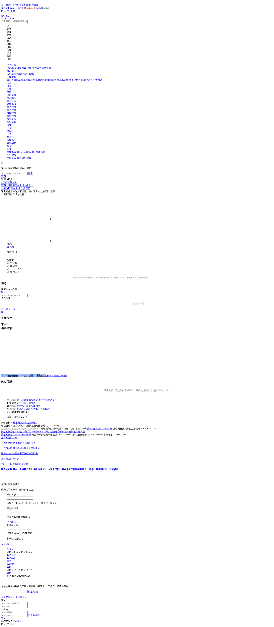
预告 (24, 67)
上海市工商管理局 (10, 459)
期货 (9, 127)
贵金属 (10, 139)
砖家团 (10, 70)
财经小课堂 (86, 79)
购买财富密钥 (17, 8)
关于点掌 (21, 400)
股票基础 (11, 94)
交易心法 (11, 100)
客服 (9, 567)
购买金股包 (30, 8)
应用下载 (21, 403)
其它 (9, 145)
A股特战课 (17, 79)
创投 (9, 136)
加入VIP (5, 8)
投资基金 (11, 121)
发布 (3, 312)
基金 (29, 157)
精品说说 (21, 73)
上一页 (4, 309)
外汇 (9, 130)
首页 (9, 79)
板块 (24, 157)
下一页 (12, 309)
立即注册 (17, 621)
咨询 (9, 573)
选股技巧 (11, 103)
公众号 (10, 549)
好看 (9, 85)
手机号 (4, 609)
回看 (19, 67)
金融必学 (52, 79)
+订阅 (4, 182)
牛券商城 (97, 79)
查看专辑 (12, 182)
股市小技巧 (74, 79)
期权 (9, 133)
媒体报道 (30, 400)
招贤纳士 (35, 409)
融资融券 (11, 142)
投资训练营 (41, 79)
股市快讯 (36, 67)
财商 (9, 91)
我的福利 (11, 558)
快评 (9, 88)
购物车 (10, 564)
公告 (38, 406)
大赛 (9, 148)
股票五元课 (62, 79)
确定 (30, 591)
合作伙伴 (40, 400)
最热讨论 (30, 151)
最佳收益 (11, 151)
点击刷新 (12, 522)
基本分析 (11, 109)
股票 (19, 157)
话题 (9, 82)
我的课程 (11, 555)
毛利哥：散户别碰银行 (56, 375)
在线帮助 (46, 67)
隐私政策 (50, 400)
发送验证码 (34, 615)
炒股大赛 (40, 151)
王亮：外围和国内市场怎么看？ (17, 185)
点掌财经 (11, 64)
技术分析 (11, 106)
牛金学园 (11, 76)
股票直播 (11, 67)
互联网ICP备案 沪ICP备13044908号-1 (19, 428)
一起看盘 (11, 157)
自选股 (10, 561)
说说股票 (11, 73)
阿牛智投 (11, 154)
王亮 (3, 176)
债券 (9, 124)
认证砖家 (30, 73)
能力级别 (11, 97)
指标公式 (11, 118)
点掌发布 (45, 409)
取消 (35, 591)
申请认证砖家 (23, 409)
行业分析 (11, 112)
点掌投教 (30, 403)
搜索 (30, 173)
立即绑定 (5, 544)
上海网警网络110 (9, 437)
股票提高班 (29, 79)
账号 (3, 600)
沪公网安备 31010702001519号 (16, 434)
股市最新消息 (20, 422)
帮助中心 (21, 406)
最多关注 (21, 151)
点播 (29, 67)
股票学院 (32, 422)
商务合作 (30, 406)
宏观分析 (11, 115)
